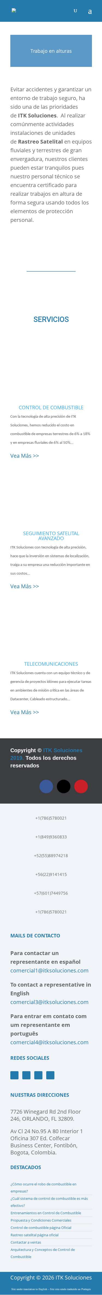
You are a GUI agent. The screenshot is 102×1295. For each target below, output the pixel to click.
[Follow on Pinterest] (81, 786)
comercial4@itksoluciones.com (49, 1042)
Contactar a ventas (26, 1242)
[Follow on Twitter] (63, 786)
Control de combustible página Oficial (41, 1227)
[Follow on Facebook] (46, 786)
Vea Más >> (24, 455)
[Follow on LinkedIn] (50, 1075)
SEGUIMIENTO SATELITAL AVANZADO (51, 535)
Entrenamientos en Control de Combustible (46, 1212)
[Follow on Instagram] (38, 1075)
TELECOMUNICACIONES (51, 664)
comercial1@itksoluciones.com (49, 970)
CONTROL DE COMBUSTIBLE (51, 407)
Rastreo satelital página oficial (34, 1234)
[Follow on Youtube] (26, 1075)
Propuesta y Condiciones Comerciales (41, 1220)
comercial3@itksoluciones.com (49, 1002)
